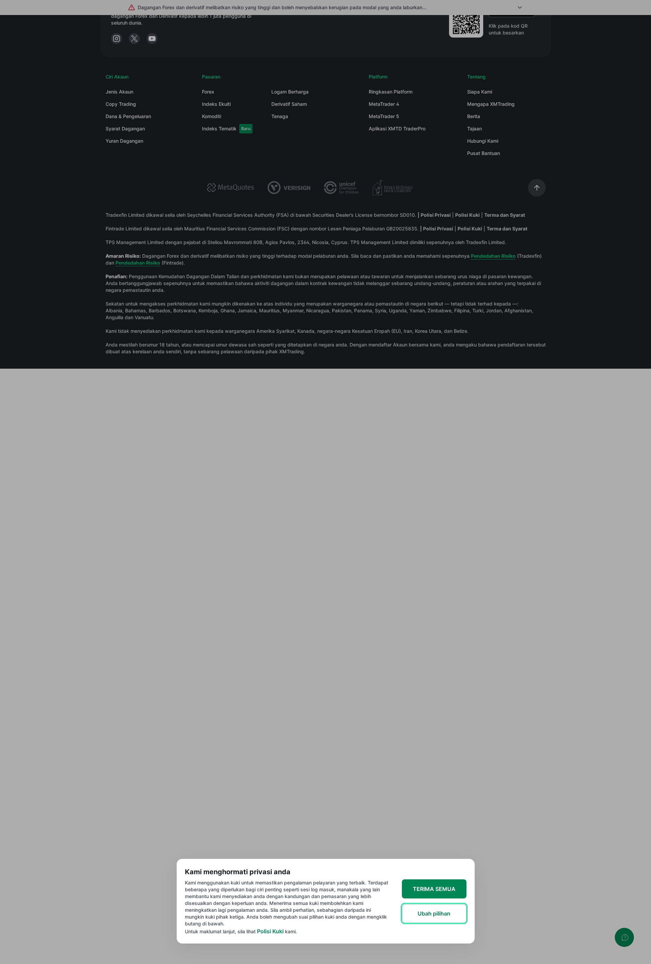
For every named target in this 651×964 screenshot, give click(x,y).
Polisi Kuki (270, 931)
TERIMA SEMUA (434, 888)
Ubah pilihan (434, 913)
